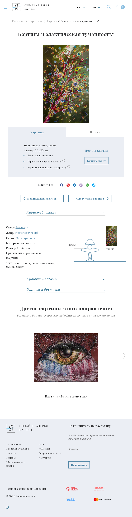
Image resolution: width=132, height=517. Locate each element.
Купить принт (96, 160)
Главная (18, 21)
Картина (37, 132)
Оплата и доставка (17, 448)
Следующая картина (90, 198)
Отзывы (11, 457)
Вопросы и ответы (50, 453)
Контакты (45, 457)
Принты (11, 453)
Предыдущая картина (42, 198)
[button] (109, 7)
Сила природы (26, 238)
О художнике (14, 444)
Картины (35, 21)
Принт (95, 132)
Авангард (22, 227)
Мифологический (27, 232)
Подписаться (79, 465)
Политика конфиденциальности (26, 488)
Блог (41, 444)
